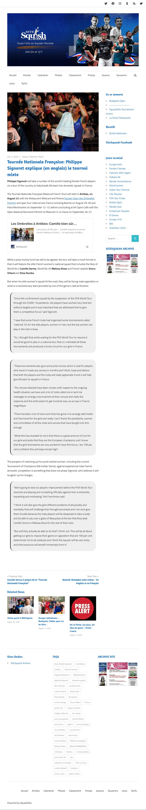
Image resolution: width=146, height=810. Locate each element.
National (33, 156)
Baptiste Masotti (61, 680)
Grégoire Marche (61, 713)
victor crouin (60, 773)
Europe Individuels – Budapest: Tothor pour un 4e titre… (51, 621)
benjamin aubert (79, 680)
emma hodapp (60, 702)
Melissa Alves (60, 746)
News (41, 156)
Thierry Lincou (81, 762)
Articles (27, 75)
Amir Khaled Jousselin (63, 663)
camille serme (74, 685)
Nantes (69, 751)
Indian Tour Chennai (119, 190)
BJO (111, 224)
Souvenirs (121, 75)
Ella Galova (73, 696)
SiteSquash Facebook (119, 142)
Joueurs (106, 75)
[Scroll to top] (141, 805)
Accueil (12, 75)
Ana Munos (80, 663)
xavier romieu (74, 773)
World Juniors (116, 185)
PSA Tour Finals (117, 198)
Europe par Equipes (119, 211)
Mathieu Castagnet (78, 740)
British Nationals (117, 133)
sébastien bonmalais (63, 762)
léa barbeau (59, 735)
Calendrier (43, 75)
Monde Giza (115, 207)
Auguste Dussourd (62, 674)
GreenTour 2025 (117, 228)
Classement (75, 75)
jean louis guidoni (61, 718)
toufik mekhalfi (60, 768)
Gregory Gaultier (74, 707)
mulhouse (58, 751)
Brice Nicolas (60, 685)
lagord (70, 724)
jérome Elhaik (78, 718)
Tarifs (24, 83)
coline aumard (60, 691)
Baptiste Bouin (79, 674)
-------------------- (119, 105)
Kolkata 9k (114, 177)
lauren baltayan (83, 724)
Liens (12, 83)
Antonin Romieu (71, 669)
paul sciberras (60, 757)
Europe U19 (115, 219)
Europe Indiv (115, 164)
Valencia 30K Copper (120, 173)
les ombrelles (60, 729)
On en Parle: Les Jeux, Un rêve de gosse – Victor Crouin (82, 628)
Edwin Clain (74, 691)
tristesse (74, 768)
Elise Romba (59, 696)
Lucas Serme (74, 729)
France (87, 702)
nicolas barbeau (83, 751)
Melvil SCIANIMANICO (78, 746)
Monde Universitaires (120, 181)
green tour (59, 707)
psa (71, 757)
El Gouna (113, 215)
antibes (58, 669)
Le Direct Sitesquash (119, 118)
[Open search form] (135, 75)
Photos (58, 75)
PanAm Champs (117, 168)
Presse (91, 75)
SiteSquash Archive (20, 663)
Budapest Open (117, 101)
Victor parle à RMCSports (20, 618)
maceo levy (72, 735)
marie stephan (60, 740)
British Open (115, 202)
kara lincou (59, 724)
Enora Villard (75, 702)
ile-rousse (76, 713)
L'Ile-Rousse (115, 194)
